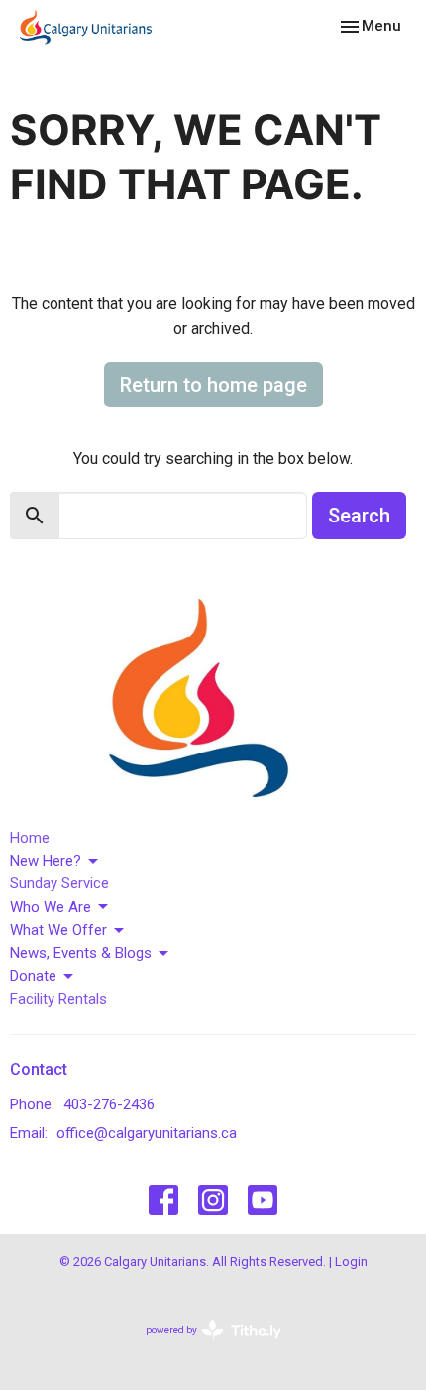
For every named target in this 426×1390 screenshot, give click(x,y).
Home (30, 838)
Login (351, 1261)
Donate (33, 976)
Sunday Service (59, 883)
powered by (203, 1347)
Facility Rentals (58, 999)
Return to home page (213, 385)
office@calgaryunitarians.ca (146, 1133)
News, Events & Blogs (81, 953)
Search (359, 515)
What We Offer (58, 930)
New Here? (45, 860)
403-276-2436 (109, 1104)
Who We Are (50, 907)
